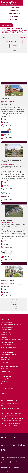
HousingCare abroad (7, 342)
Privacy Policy (4, 469)
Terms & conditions (5, 467)
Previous (15, 302)
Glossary (3, 393)
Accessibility (17, 467)
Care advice (4, 381)
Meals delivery (5, 359)
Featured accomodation (8, 344)
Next (14, 306)
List (8, 37)
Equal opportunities (18, 469)
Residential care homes (8, 369)
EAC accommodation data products (11, 413)
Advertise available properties (10, 405)
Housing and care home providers (11, 339)
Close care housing (6, 329)
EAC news (4, 390)
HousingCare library (7, 388)
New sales (4, 337)
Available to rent (6, 332)
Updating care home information (10, 410)
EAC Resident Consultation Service (11, 420)
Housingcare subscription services (11, 415)
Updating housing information (10, 403)
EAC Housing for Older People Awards (12, 418)
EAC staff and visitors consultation (11, 423)
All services (4, 362)
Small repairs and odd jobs (8, 354)
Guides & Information (14, 13)
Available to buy (6, 334)
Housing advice (5, 379)
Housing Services (14, 10)
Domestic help (5, 357)
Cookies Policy (4, 471)
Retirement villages (7, 327)
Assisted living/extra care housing (11, 324)
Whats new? (14, 19)
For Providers (14, 16)
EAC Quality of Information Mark (10, 408)
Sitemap (16, 471)
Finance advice (5, 384)
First (15, 300)
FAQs (2, 395)
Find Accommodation (14, 7)
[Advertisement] (14, 67)
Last (13, 308)
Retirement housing (7, 322)
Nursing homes (5, 371)
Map (4, 37)
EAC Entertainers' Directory (9, 425)
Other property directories (9, 347)
